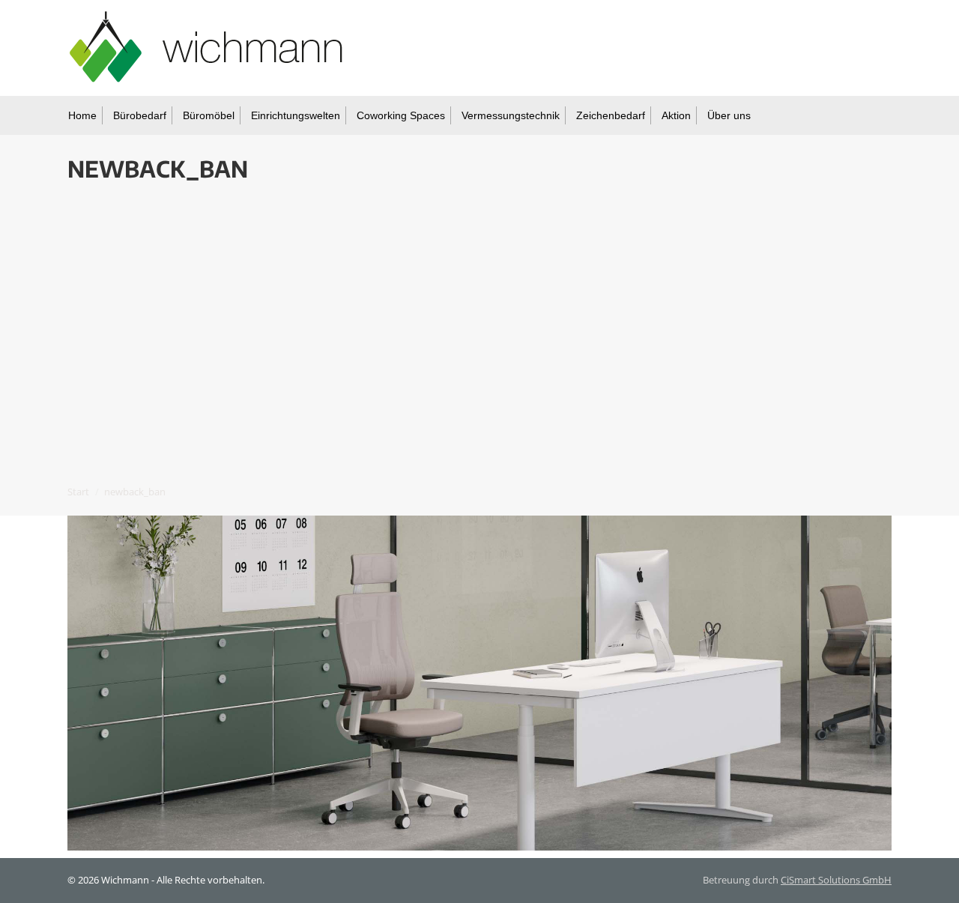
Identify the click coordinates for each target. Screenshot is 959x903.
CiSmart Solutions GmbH (836, 880)
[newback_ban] (479, 683)
